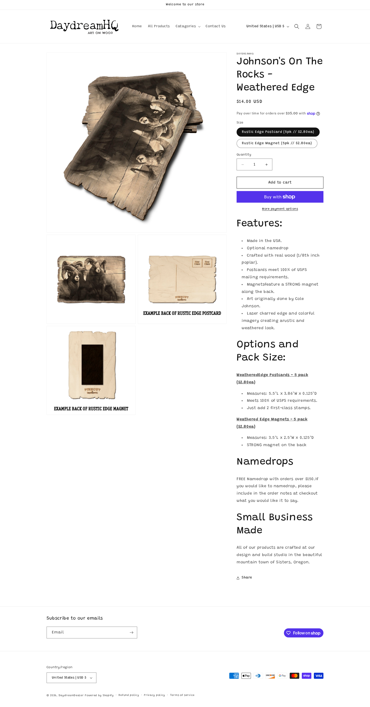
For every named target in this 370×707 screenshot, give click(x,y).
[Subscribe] (131, 632)
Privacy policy (154, 695)
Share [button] (247, 577)
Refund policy (129, 695)
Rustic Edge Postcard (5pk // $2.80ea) (278, 132)
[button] (188, 26)
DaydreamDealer (71, 695)
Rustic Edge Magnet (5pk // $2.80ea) (277, 143)
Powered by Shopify (99, 695)
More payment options (280, 208)
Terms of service (182, 695)
